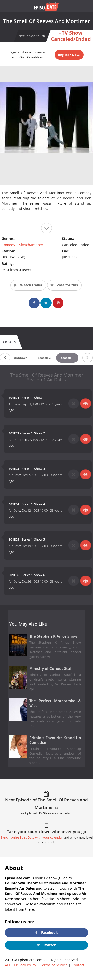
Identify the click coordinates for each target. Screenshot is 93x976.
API (7, 965)
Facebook (49, 932)
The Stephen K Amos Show (53, 636)
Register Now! (69, 54)
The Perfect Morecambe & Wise (55, 703)
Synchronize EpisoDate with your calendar (32, 837)
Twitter (49, 945)
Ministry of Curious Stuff (51, 668)
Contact (78, 965)
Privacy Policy (25, 965)
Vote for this (67, 285)
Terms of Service (54, 965)
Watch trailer (30, 285)
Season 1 (67, 358)
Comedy (8, 244)
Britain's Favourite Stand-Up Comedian (55, 740)
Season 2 (44, 358)
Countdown (18, 358)
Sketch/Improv (31, 244)
